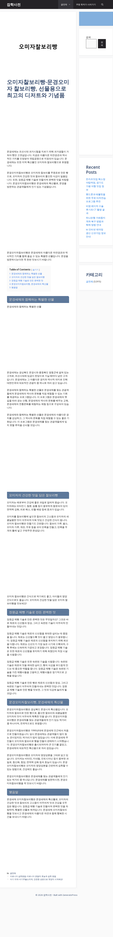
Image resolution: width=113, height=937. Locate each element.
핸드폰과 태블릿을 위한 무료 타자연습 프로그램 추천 (96, 198)
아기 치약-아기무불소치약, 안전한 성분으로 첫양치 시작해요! (36, 879)
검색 (88, 37)
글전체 (64, 4)
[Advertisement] (38, 126)
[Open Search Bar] (102, 4)
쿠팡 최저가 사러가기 (86, 4)
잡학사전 (14, 4)
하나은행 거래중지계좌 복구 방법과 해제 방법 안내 (95, 221)
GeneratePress (70, 895)
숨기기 (35, 269)
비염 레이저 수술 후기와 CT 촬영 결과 (95, 209)
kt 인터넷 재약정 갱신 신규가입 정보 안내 (96, 233)
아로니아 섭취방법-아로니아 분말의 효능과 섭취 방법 (33, 876)
